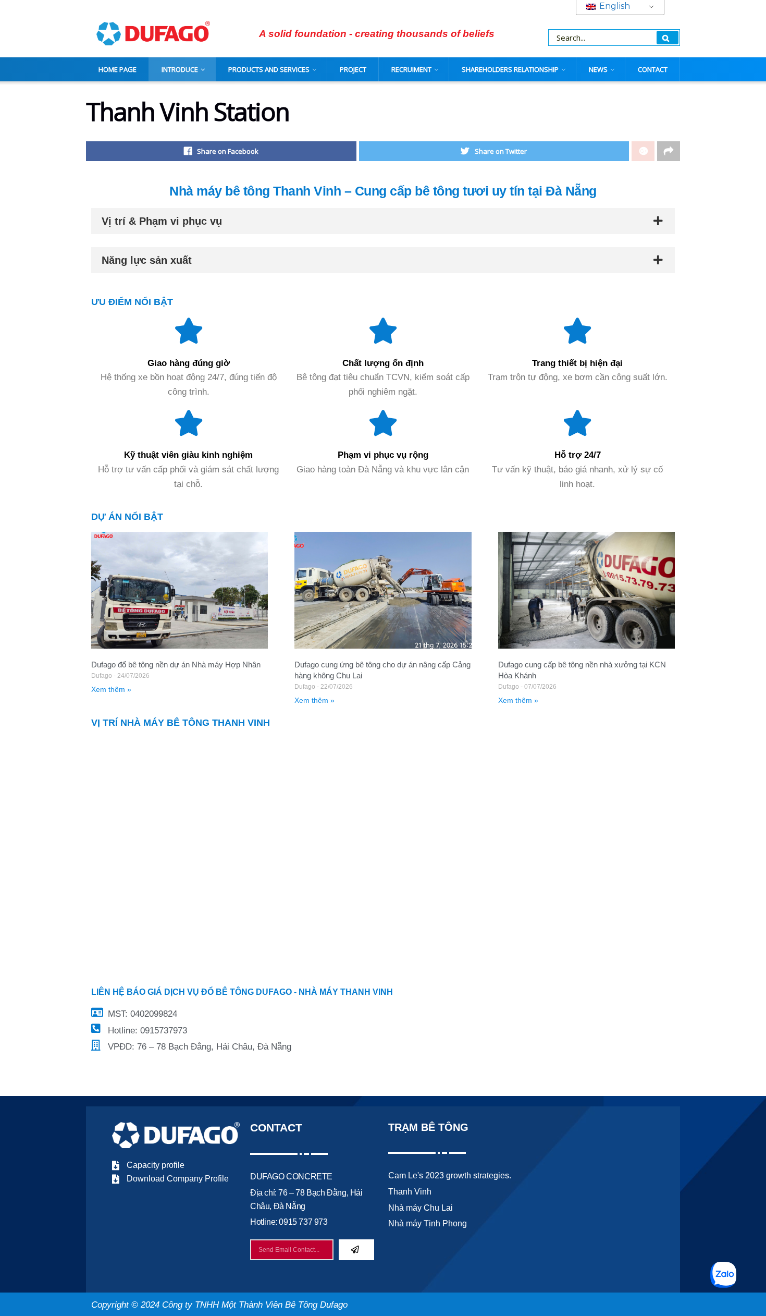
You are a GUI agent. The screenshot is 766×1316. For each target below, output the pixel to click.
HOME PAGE (117, 69)
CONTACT (653, 69)
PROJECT (353, 69)
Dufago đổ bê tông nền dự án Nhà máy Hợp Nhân (176, 664)
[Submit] (356, 1249)
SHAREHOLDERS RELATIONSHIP (510, 69)
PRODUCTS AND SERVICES (269, 69)
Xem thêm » (111, 689)
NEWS (598, 69)
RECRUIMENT (411, 69)
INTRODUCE (180, 69)
